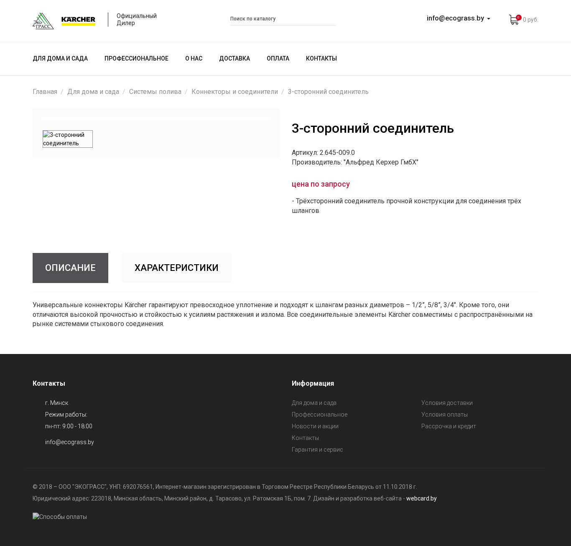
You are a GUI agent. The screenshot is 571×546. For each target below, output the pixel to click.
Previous (30, 118)
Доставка (234, 58)
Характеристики (177, 268)
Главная (45, 92)
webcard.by (421, 498)
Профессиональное (136, 58)
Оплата (278, 58)
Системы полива (155, 92)
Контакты (321, 58)
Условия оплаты (444, 414)
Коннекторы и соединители (234, 92)
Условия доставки (447, 402)
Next (281, 118)
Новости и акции (315, 426)
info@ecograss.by (69, 442)
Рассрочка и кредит (448, 426)
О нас (193, 58)
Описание (70, 268)
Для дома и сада (60, 58)
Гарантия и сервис (317, 449)
